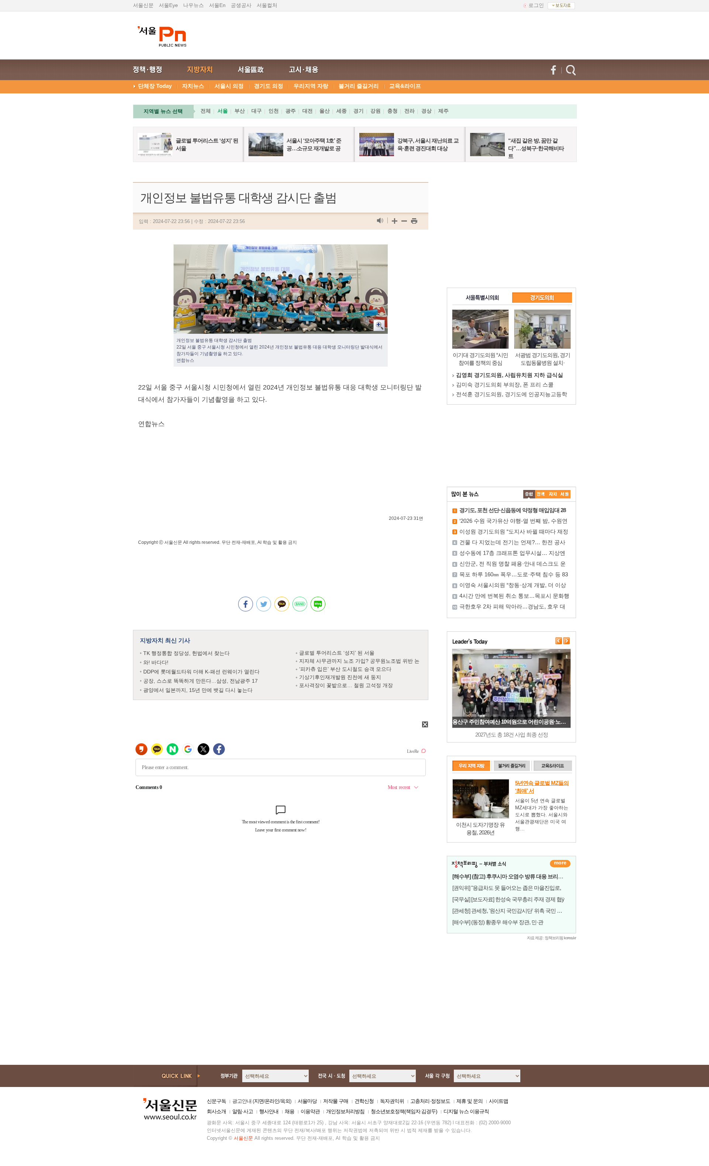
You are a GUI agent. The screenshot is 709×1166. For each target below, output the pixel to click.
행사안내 (268, 1111)
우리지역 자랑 (311, 86)
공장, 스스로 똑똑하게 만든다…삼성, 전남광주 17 (200, 681)
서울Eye (168, 5)
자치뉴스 (193, 86)
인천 (273, 111)
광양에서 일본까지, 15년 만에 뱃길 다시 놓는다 (198, 690)
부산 (239, 111)
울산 (324, 111)
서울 (223, 111)
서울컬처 (267, 5)
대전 (307, 111)
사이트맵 (498, 1101)
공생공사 (241, 5)
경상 (426, 111)
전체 (206, 111)
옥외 (285, 1101)
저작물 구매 (335, 1101)
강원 (375, 111)
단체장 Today (155, 86)
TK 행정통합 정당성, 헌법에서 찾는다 (186, 653)
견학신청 (364, 1101)
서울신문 (143, 5)
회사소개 (216, 1111)
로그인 (536, 5)
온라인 (272, 1101)
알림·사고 (242, 1111)
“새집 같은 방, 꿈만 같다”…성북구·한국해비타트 (536, 148)
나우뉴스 (193, 5)
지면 (259, 1101)
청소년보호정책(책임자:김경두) (404, 1111)
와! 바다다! (155, 662)
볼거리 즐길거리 (359, 86)
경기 (358, 111)
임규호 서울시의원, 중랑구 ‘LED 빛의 (501, 384)
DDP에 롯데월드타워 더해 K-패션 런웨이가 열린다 (201, 672)
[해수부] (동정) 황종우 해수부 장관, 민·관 (497, 922)
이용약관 (310, 1111)
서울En (217, 5)
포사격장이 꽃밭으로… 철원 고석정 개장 (346, 685)
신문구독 (216, 1101)
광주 (290, 111)
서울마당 (307, 1101)
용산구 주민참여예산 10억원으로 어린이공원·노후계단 (514, 722)
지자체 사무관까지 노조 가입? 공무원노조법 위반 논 (359, 661)
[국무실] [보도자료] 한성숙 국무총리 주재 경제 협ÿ (508, 899)
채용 (289, 1111)
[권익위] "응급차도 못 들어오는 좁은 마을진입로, (506, 888)
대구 (256, 111)
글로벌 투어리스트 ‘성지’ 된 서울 (336, 653)
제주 (443, 111)
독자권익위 (392, 1101)
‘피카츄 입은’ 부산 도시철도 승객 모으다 (345, 669)
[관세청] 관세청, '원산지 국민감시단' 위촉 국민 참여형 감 (515, 911)
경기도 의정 (268, 86)
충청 (392, 111)
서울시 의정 (229, 86)
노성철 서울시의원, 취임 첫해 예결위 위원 (507, 394)
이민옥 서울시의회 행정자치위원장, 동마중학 (511, 375)
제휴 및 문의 (469, 1101)
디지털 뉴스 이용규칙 (466, 1111)
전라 (409, 111)
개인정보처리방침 (345, 1111)
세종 (341, 111)
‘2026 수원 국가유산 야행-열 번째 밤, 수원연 (513, 521)
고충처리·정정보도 (430, 1101)
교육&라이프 (405, 86)
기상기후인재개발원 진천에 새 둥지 (340, 677)
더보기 (560, 863)
